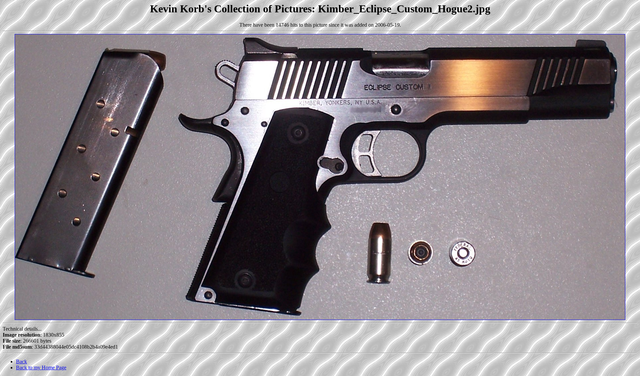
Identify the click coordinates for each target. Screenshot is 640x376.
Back (21, 361)
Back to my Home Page (41, 367)
